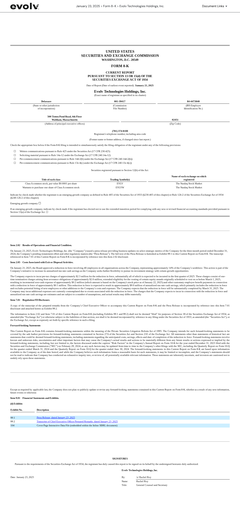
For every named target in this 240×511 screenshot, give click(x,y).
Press (39, 417)
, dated (96, 421)
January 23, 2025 (109, 421)
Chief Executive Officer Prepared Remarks (71, 421)
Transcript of (43, 421)
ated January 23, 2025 (64, 417)
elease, (47, 417)
